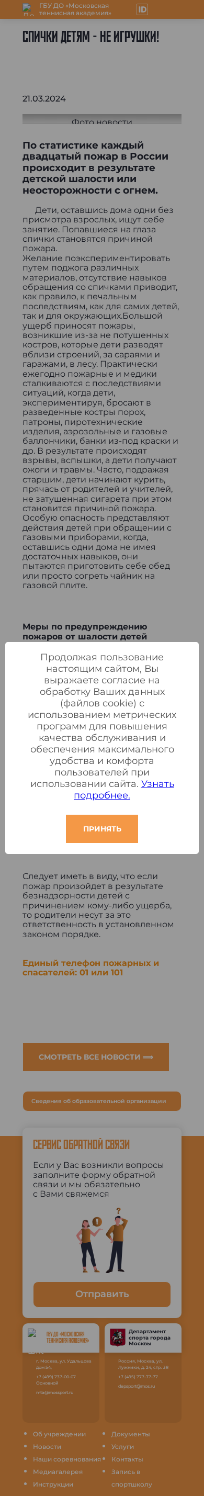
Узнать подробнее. (124, 789)
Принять (102, 829)
